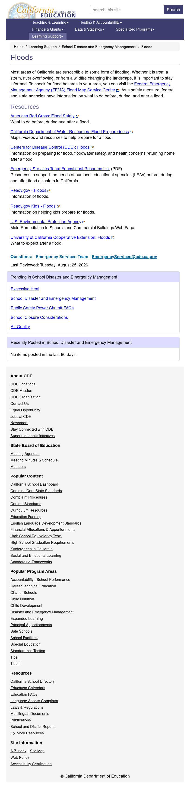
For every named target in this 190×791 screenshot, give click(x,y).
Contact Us (19, 403)
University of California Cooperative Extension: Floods (60, 237)
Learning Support (46, 36)
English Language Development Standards (45, 523)
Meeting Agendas (24, 453)
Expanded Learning (26, 618)
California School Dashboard (34, 484)
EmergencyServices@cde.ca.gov (124, 256)
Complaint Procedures (28, 497)
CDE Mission (21, 390)
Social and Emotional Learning (35, 555)
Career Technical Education (33, 586)
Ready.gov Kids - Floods (33, 206)
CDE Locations (22, 384)
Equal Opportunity (25, 410)
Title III (15, 663)
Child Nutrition (22, 599)
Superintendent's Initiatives (32, 435)
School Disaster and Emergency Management (99, 46)
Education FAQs (23, 694)
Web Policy (19, 757)
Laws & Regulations (27, 707)
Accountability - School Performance (40, 579)
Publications (20, 720)
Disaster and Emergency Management (41, 612)
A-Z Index (18, 750)
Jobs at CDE (20, 416)
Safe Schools (21, 631)
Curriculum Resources (28, 510)
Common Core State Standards (36, 490)
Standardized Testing (27, 650)
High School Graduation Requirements (42, 542)
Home (19, 46)
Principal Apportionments (31, 624)
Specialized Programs (134, 29)
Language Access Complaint (34, 700)
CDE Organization (25, 397)
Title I (14, 657)
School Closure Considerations (39, 317)
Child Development (26, 605)
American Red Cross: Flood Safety (42, 115)
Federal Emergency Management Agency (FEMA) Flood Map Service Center (90, 86)
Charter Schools (23, 592)
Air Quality (20, 326)
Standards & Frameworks (31, 561)
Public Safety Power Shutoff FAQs (42, 307)
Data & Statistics (88, 29)
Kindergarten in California (31, 548)
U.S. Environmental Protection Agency (45, 221)
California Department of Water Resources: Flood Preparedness (69, 131)
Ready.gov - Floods (28, 190)
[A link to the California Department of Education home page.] (41, 10)
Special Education (25, 644)
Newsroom (19, 422)
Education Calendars (27, 687)
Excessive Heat (25, 288)
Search (173, 9)
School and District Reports (32, 726)
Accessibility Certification (31, 763)
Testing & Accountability (100, 22)
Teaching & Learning (49, 22)
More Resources (30, 733)
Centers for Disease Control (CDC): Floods (50, 147)
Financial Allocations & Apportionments (42, 529)
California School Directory (32, 681)
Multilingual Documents (29, 713)
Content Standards (25, 503)
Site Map (37, 750)
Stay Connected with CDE (32, 429)
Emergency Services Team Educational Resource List (66, 168)
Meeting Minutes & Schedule (34, 460)
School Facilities (24, 637)
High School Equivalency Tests (36, 535)
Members (18, 466)
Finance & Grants (46, 29)
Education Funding (25, 516)
